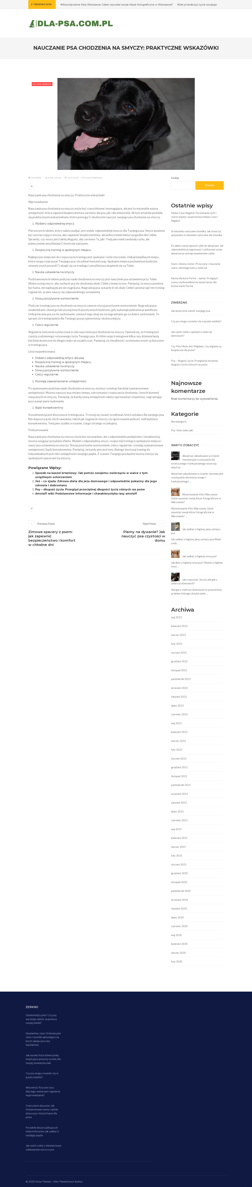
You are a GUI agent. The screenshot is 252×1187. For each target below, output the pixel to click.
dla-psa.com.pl (53, 177)
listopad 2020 (179, 882)
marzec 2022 (178, 740)
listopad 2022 (179, 670)
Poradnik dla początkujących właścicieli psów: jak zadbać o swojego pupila (42, 1131)
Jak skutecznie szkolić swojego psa (190, 310)
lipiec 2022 (177, 705)
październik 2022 (181, 678)
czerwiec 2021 (179, 820)
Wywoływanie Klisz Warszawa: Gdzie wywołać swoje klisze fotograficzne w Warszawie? (196, 498)
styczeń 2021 (179, 864)
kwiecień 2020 (179, 943)
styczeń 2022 (179, 758)
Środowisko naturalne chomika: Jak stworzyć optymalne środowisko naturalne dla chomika (196, 233)
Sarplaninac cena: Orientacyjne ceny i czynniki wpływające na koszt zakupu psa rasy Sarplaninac (43, 1039)
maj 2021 (176, 829)
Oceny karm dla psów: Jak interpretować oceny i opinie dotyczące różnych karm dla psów (42, 1111)
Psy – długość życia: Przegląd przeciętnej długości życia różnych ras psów (90, 489)
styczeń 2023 (179, 652)
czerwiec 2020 (179, 926)
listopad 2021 (179, 776)
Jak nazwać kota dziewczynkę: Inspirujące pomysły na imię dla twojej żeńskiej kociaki (43, 1059)
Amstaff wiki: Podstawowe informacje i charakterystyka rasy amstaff (86, 493)
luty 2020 (176, 961)
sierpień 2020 (179, 908)
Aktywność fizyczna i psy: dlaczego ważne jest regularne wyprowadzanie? (43, 1091)
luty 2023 (176, 643)
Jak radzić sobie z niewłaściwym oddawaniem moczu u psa (43, 1147)
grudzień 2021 (179, 767)
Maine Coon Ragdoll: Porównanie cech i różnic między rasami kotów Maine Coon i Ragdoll (194, 216)
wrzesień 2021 (179, 793)
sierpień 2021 (179, 802)
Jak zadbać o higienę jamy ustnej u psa (195, 531)
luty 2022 (176, 749)
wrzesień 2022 (179, 687)
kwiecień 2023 (179, 626)
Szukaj (175, 177)
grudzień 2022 (179, 661)
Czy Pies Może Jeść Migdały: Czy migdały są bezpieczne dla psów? (196, 348)
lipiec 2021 (177, 811)
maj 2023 (176, 617)
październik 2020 (181, 890)
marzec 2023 (178, 634)
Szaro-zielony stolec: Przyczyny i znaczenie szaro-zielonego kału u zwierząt (195, 265)
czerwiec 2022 (179, 714)
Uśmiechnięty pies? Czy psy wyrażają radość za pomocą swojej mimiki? (41, 1019)
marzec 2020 (178, 952)
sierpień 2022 (179, 696)
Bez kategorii (178, 421)
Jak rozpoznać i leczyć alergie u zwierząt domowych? (194, 581)
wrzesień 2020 (179, 899)
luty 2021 (176, 855)
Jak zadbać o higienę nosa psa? (199, 556)
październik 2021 (181, 784)
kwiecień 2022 (179, 731)
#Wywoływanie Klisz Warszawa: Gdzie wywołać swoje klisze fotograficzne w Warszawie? (117, 4)
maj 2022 (176, 723)
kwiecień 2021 (179, 837)
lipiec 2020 (177, 917)
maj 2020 (176, 935)
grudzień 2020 (179, 873)
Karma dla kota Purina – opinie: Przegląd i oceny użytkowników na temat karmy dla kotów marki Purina (194, 282)
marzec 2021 (178, 846)
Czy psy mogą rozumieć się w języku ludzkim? (196, 321)
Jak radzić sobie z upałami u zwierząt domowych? (191, 333)
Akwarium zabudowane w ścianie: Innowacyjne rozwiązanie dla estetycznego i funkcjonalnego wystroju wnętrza (195, 461)
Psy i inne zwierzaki (42, 84)
